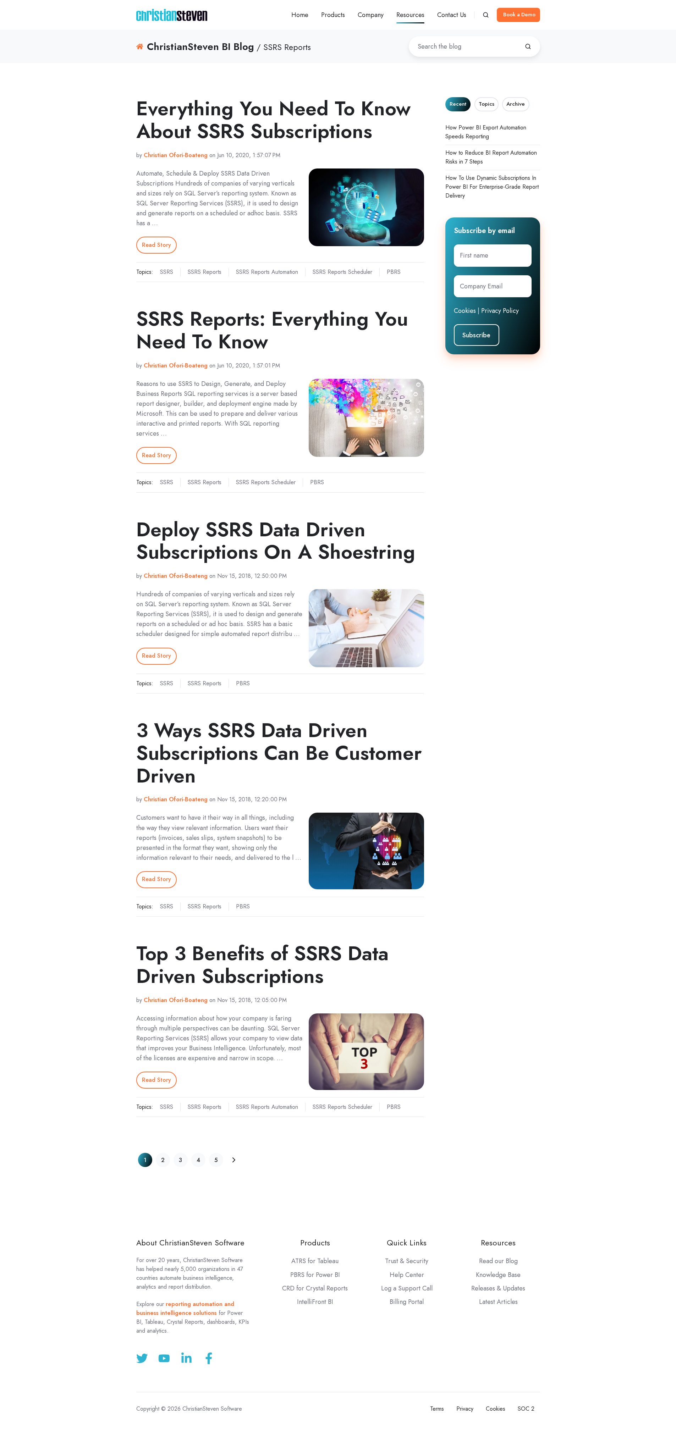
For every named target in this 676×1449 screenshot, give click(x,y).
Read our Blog (498, 1261)
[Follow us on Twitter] (142, 1358)
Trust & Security (406, 1261)
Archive (515, 104)
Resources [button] (410, 15)
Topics (486, 104)
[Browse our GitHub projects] (186, 1358)
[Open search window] (485, 14)
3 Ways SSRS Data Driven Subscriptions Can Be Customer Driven (279, 753)
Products (315, 1242)
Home (299, 15)
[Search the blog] (528, 46)
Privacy (464, 1409)
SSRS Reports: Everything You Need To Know (272, 330)
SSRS (166, 272)
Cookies (465, 310)
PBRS (394, 272)
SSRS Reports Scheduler (342, 272)
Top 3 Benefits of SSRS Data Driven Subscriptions (262, 964)
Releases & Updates (498, 1288)
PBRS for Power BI (315, 1274)
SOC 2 (526, 1409)
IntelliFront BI (315, 1301)
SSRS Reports (204, 272)
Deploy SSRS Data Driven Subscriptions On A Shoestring (275, 540)
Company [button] (371, 15)
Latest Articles (498, 1301)
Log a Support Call (407, 1288)
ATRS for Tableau (315, 1261)
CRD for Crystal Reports (315, 1288)
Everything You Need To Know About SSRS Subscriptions (273, 119)
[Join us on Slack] (164, 1358)
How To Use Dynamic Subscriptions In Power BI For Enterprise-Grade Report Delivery (492, 187)
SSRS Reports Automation (267, 272)
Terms (437, 1409)
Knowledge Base (498, 1274)
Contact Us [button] (451, 15)
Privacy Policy (500, 310)
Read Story (156, 245)
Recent (458, 104)
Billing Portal (407, 1301)
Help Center (407, 1274)
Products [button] (333, 15)
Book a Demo (519, 14)
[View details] (209, 1358)
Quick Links (407, 1242)
